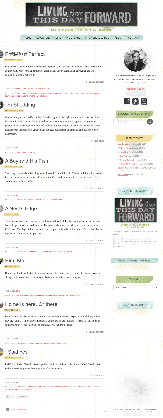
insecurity (59, 93)
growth (50, 93)
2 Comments (99, 141)
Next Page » (23, 397)
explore (50, 387)
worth (33, 96)
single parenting (22, 96)
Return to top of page (20, 409)
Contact (133, 38)
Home (27, 38)
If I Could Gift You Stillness (128, 164)
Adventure (43, 38)
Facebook (126, 101)
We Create (73, 38)
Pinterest (135, 101)
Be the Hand (123, 175)
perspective (77, 387)
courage (42, 93)
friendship (43, 252)
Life (58, 38)
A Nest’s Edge (21, 208)
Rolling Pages (123, 156)
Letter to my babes (24, 89)
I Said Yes (16, 352)
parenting (60, 295)
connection (33, 252)
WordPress (108, 412)
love (72, 93)
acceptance (22, 93)
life (67, 93)
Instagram (144, 101)
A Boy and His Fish (26, 161)
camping (30, 343)
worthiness (42, 96)
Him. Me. (15, 260)
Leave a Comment (96, 82)
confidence (33, 93)
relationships (93, 93)
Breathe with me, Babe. (127, 144)
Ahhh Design (151, 412)
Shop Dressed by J (97, 38)
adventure (21, 343)
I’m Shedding (20, 105)
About (119, 38)
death (30, 200)
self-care (9, 96)
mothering (50, 295)
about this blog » (135, 91)
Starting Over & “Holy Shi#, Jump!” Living (134, 168)
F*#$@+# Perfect (25, 54)
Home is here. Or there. (32, 304)
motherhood (43, 89)
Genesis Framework (126, 412)
